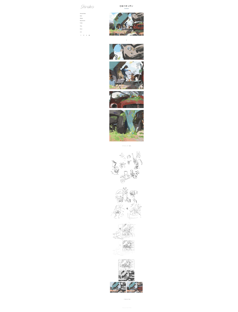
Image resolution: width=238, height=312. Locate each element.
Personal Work (83, 13)
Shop (81, 25)
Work (81, 15)
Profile (81, 22)
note (81, 31)
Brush (81, 28)
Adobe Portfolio (128, 307)
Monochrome (82, 20)
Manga (81, 18)
